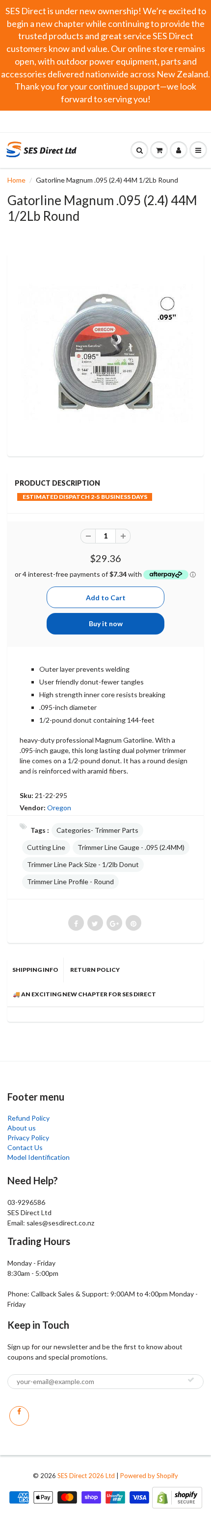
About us (21, 1128)
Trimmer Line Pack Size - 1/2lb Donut (83, 864)
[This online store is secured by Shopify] (177, 1496)
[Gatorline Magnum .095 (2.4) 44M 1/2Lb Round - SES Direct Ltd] (105, 353)
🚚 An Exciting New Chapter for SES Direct (84, 994)
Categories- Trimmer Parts (97, 830)
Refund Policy (28, 1118)
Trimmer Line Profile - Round (70, 881)
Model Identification (38, 1157)
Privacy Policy (28, 1137)
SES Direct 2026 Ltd (86, 1476)
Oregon (59, 807)
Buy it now (106, 623)
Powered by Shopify (149, 1476)
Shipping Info (35, 969)
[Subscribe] (191, 1379)
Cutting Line (46, 847)
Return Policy (95, 969)
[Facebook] (19, 1416)
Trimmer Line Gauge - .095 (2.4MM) (131, 847)
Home (16, 180)
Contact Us (25, 1147)
